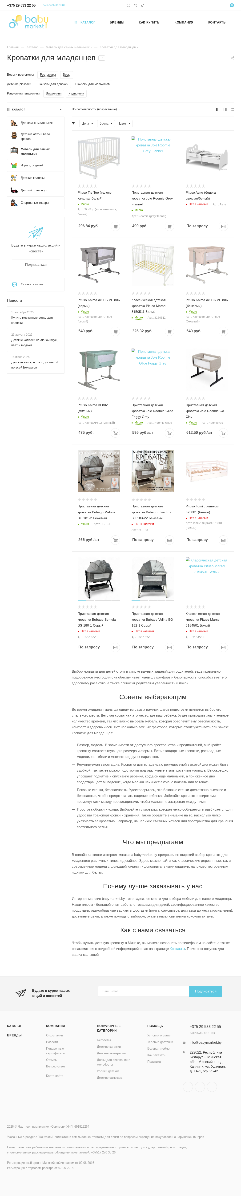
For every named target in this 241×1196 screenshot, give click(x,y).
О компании (54, 1035)
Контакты (177, 949)
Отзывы (51, 1060)
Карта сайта (54, 1076)
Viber (200, 1087)
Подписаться (206, 991)
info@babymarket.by (206, 1042)
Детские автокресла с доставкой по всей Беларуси (34, 365)
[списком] (225, 109)
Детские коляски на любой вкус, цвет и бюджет (34, 342)
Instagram (188, 1087)
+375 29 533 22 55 (21, 5)
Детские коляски (109, 1046)
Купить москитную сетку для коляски (32, 320)
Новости (14, 300)
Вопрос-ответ (55, 1066)
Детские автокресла (111, 1053)
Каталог (14, 1026)
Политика (154, 1061)
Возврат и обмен (159, 1048)
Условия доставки (160, 1042)
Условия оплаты (158, 1035)
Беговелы (104, 1040)
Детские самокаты (110, 1077)
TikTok (212, 1087)
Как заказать (156, 1055)
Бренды (14, 1035)
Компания (55, 1026)
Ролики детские (108, 1071)
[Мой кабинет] (217, 6)
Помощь (155, 1026)
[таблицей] (232, 109)
